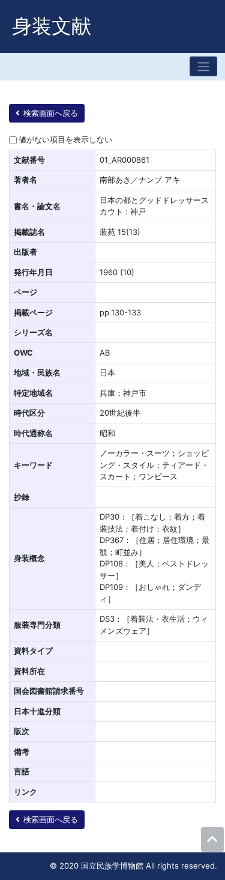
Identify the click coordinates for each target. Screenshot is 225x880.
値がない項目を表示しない (65, 139)
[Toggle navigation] (203, 66)
